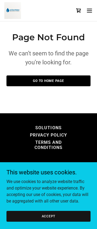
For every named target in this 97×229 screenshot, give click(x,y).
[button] (89, 10)
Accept (49, 216)
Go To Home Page (48, 81)
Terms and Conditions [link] (48, 145)
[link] (12, 10)
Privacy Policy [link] (48, 135)
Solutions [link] (48, 127)
